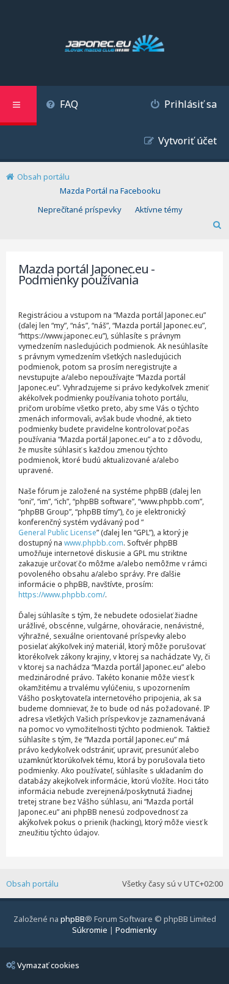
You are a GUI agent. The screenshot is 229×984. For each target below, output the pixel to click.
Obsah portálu (32, 883)
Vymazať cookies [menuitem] (48, 965)
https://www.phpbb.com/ (61, 594)
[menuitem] (62, 105)
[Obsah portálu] (114, 44)
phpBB (72, 918)
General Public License (57, 532)
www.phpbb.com (93, 543)
